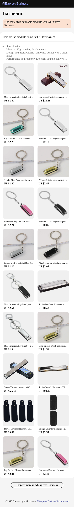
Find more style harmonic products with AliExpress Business (32, 23)
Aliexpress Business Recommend (52, 501)
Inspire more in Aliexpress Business (37, 485)
